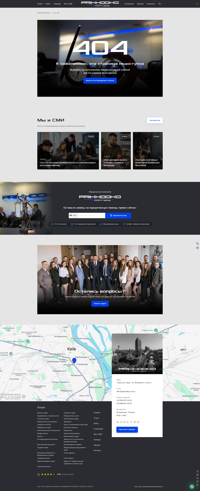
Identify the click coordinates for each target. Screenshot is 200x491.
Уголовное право (43, 419)
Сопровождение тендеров (73, 444)
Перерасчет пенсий (44, 424)
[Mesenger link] (131, 422)
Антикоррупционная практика (47, 439)
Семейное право (69, 413)
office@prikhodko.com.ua (125, 391)
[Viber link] (124, 422)
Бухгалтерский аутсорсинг (46, 444)
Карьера (140, 4)
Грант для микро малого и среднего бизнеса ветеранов (115, 162)
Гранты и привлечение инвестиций (76, 424)
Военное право (42, 413)
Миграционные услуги (71, 416)
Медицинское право (44, 427)
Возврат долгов (42, 433)
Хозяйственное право (71, 419)
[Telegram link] (121, 422)
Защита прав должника (72, 433)
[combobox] (73, 215)
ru (159, 4)
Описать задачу (100, 303)
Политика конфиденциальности (153, 486)
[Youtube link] (117, 422)
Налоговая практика (71, 427)
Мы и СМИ (68, 4)
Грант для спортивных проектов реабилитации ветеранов (147, 162)
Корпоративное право (71, 436)
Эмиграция (67, 421)
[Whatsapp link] (127, 422)
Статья (91, 136)
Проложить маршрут (127, 429)
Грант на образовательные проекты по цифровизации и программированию (68, 164)
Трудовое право (42, 447)
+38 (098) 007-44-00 (124, 403)
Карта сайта (138, 486)
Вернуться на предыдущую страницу (100, 80)
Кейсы (48, 4)
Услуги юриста (69, 458)
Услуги (39, 4)
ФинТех (39, 436)
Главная (97, 413)
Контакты (97, 450)
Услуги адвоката (69, 453)
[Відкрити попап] (192, 486)
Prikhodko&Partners (43, 13)
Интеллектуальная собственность (48, 430)
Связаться (151, 4)
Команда (57, 4)
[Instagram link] (135, 422)
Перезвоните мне (120, 215)
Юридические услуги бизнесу (47, 421)
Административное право (46, 461)
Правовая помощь (43, 458)
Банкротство (68, 430)
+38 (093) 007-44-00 (124, 400)
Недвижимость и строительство (48, 416)
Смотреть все (155, 120)
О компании (129, 4)
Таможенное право (43, 466)
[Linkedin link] (138, 422)
